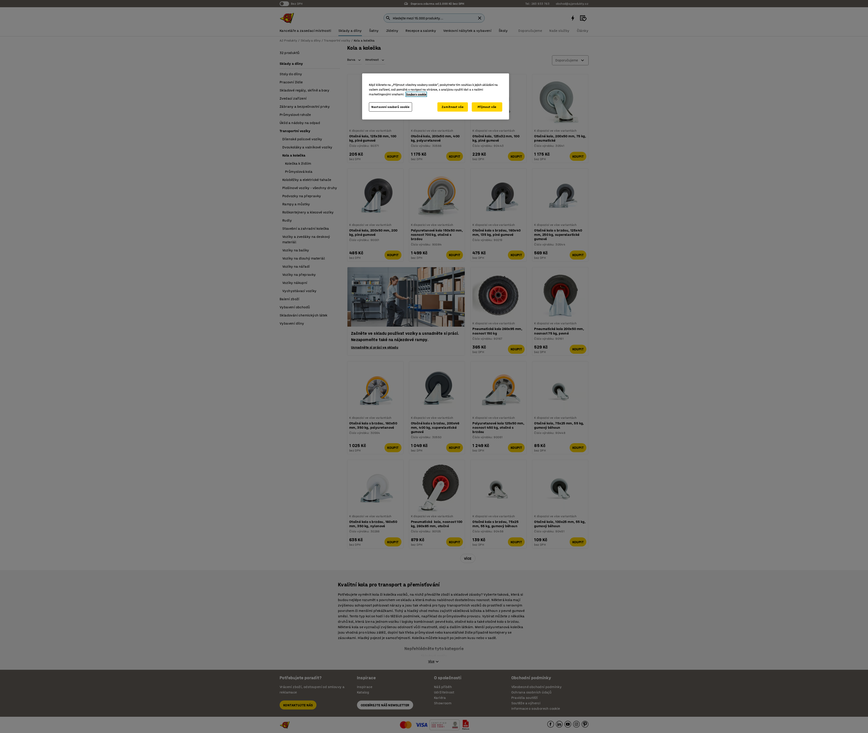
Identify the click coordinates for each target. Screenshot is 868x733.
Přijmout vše (487, 107)
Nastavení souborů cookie (390, 107)
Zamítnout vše (452, 107)
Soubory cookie (416, 94)
